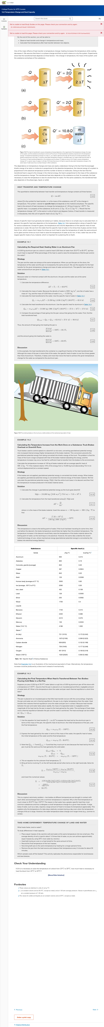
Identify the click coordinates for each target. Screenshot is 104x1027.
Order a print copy (24, 1017)
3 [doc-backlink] (18, 896)
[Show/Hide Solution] (56, 875)
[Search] (70, 18)
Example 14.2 (26, 664)
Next (94, 1009)
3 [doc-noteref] (32, 658)
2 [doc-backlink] (18, 890)
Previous (19, 1010)
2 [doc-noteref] (21, 630)
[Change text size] (99, 18)
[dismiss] (101, 24)
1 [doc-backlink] (18, 888)
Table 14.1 (61, 223)
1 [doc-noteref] (91, 552)
